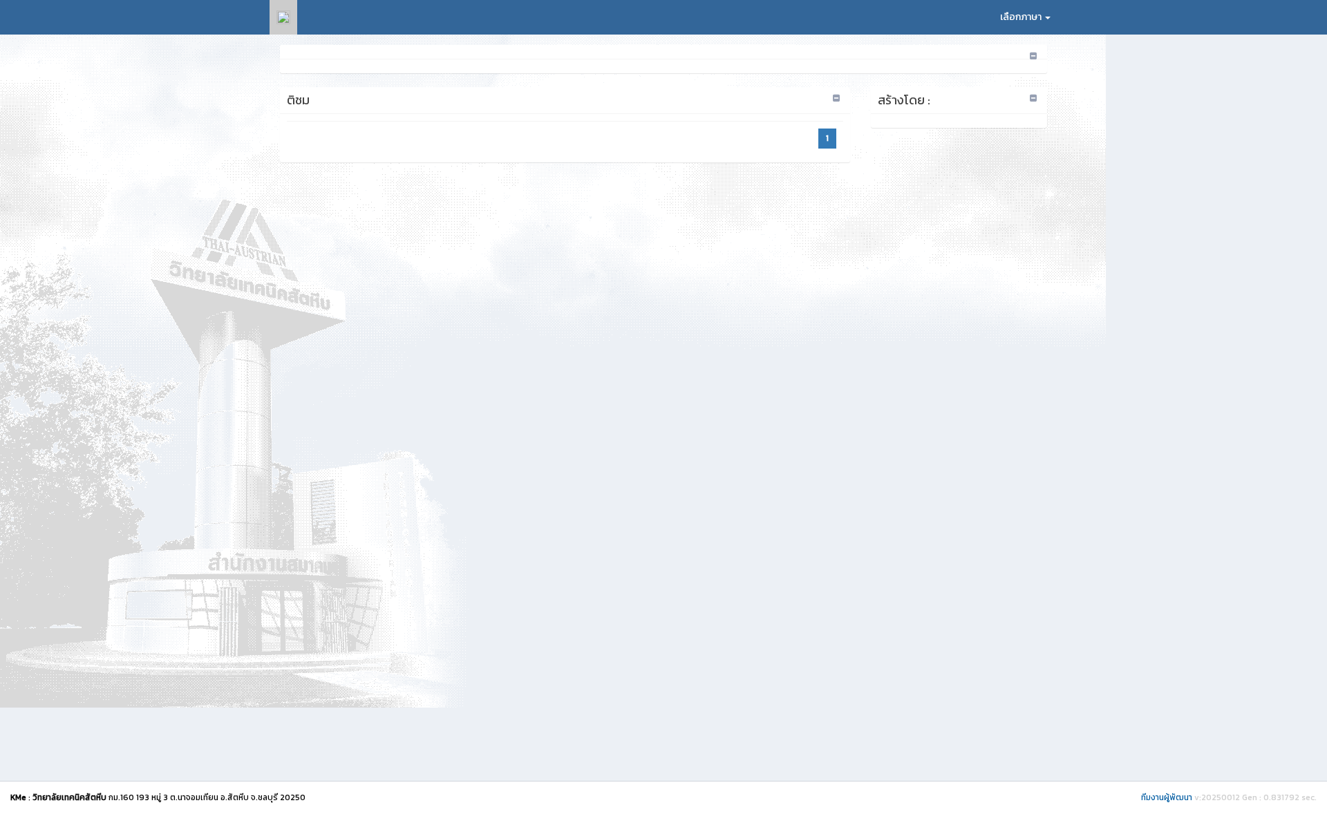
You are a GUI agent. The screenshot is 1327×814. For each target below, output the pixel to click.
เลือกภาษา (1022, 17)
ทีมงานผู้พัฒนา (1166, 797)
